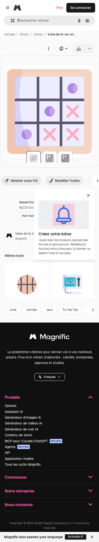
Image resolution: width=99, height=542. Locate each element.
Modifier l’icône (67, 180)
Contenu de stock (18, 435)
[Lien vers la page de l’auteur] (9, 236)
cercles (32, 310)
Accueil (10, 34)
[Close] (92, 537)
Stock (24, 34)
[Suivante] (92, 310)
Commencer (16, 477)
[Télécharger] (79, 48)
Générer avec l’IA (24, 180)
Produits (12, 397)
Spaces (10, 405)
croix (13, 310)
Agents (17, 447)
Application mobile (19, 458)
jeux (50, 310)
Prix (59, 8)
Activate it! (75, 537)
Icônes (38, 34)
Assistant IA (14, 412)
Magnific (21, 239)
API (7, 452)
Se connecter (80, 8)
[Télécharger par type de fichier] (63, 48)
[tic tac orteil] (33, 158)
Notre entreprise (19, 490)
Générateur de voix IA (21, 429)
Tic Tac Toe (70, 310)
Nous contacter (19, 504)
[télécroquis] (72, 284)
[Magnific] (49, 338)
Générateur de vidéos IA (23, 423)
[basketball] (27, 284)
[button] (49, 377)
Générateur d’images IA (23, 417)
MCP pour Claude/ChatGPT (33, 441)
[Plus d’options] (48, 48)
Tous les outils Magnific (23, 464)
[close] (88, 195)
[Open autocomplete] (10, 20)
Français (50, 377)
